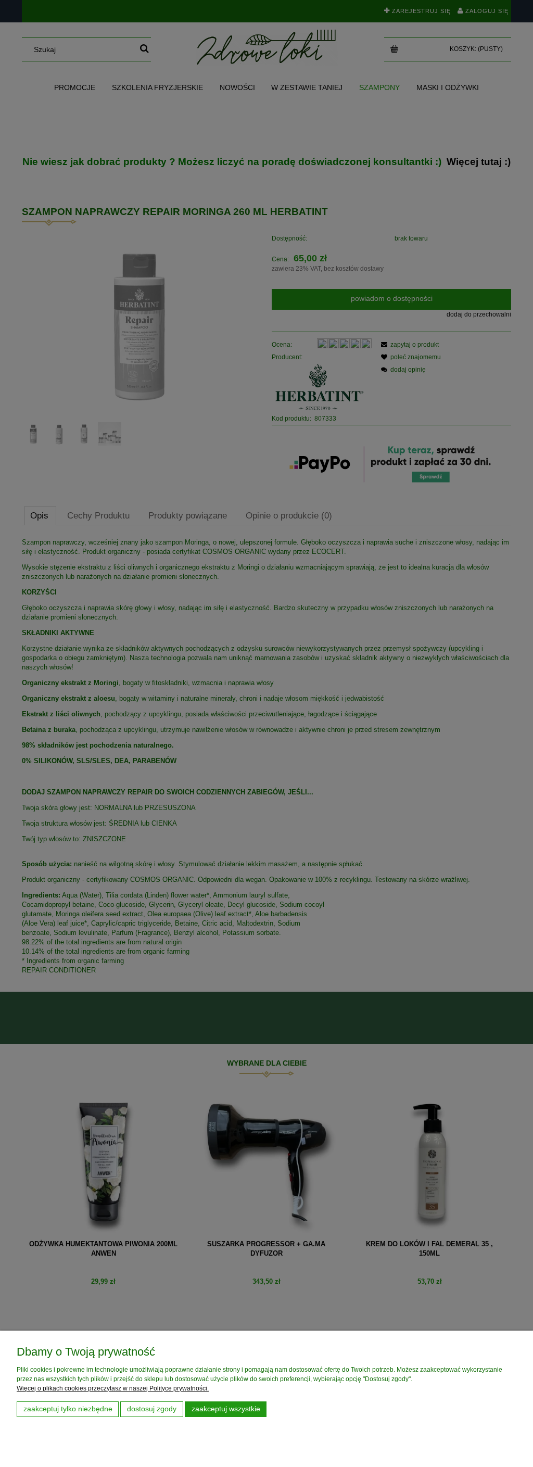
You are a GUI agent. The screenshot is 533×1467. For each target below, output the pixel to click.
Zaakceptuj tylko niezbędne (67, 1409)
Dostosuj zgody (151, 1409)
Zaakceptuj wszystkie (226, 1409)
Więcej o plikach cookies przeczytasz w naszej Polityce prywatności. (113, 1388)
